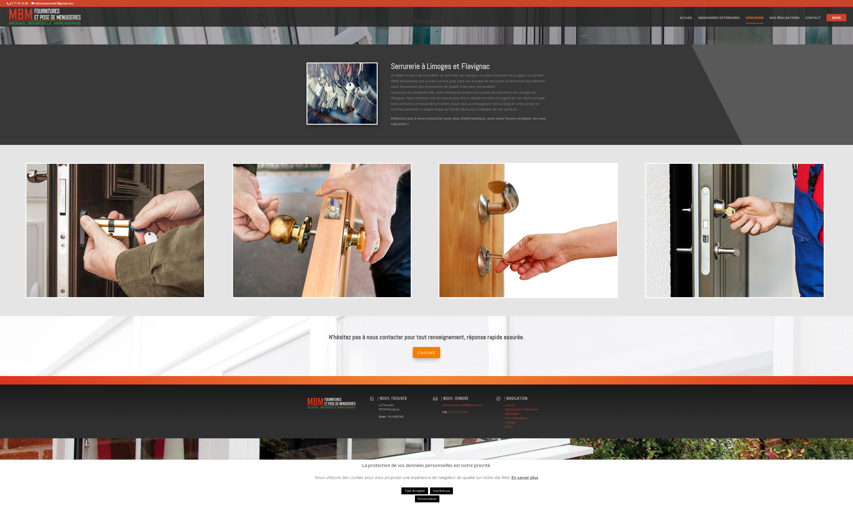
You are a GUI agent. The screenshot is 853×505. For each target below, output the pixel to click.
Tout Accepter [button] (415, 491)
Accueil (686, 18)
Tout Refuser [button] (441, 491)
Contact (813, 18)
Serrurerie (754, 18)
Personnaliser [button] (427, 499)
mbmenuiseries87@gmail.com (462, 405)
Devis (836, 18)
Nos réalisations (784, 18)
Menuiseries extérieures (719, 18)
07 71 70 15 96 (458, 412)
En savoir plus (524, 477)
